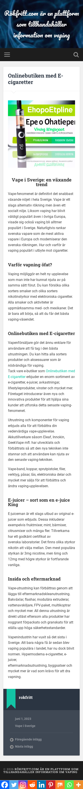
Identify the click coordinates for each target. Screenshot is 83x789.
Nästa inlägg (24, 746)
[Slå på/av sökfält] (76, 54)
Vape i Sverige (25, 726)
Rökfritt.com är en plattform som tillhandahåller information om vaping (41, 24)
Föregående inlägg (28, 739)
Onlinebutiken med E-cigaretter (35, 79)
